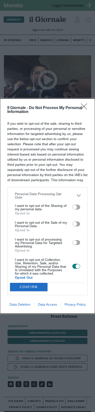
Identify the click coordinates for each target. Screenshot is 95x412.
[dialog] (47, 206)
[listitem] (47, 195)
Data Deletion (20, 304)
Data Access (47, 304)
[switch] (76, 207)
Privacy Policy (75, 304)
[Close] (85, 108)
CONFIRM (29, 287)
